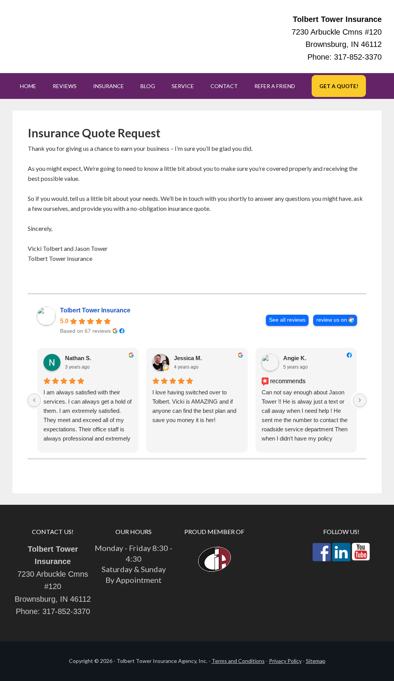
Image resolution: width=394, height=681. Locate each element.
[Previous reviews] (34, 400)
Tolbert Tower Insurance (95, 310)
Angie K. (294, 358)
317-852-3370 (358, 57)
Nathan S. (78, 358)
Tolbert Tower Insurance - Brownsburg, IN (89, 36)
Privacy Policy (285, 661)
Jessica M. (188, 358)
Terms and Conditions (238, 661)
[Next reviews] (359, 400)
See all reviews (287, 320)
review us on (331, 320)
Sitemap (316, 661)
